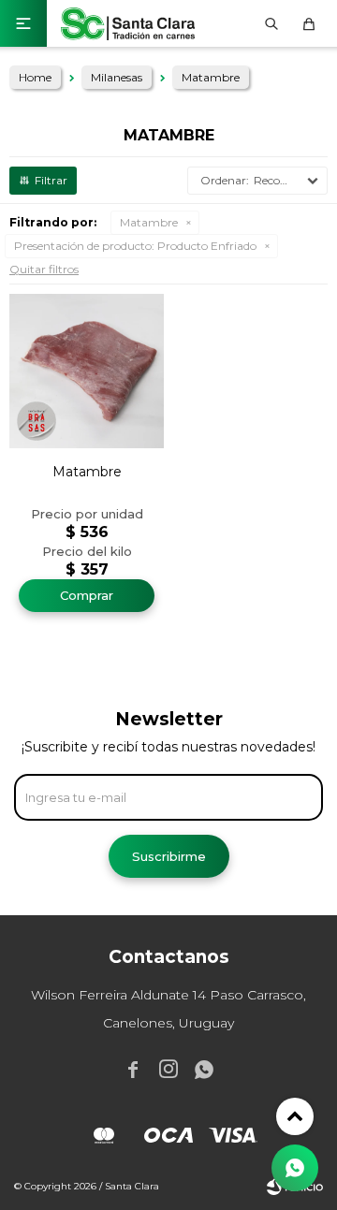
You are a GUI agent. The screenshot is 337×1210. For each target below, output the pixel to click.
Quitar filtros (44, 269)
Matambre (149, 222)
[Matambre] (86, 371)
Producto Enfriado (135, 246)
